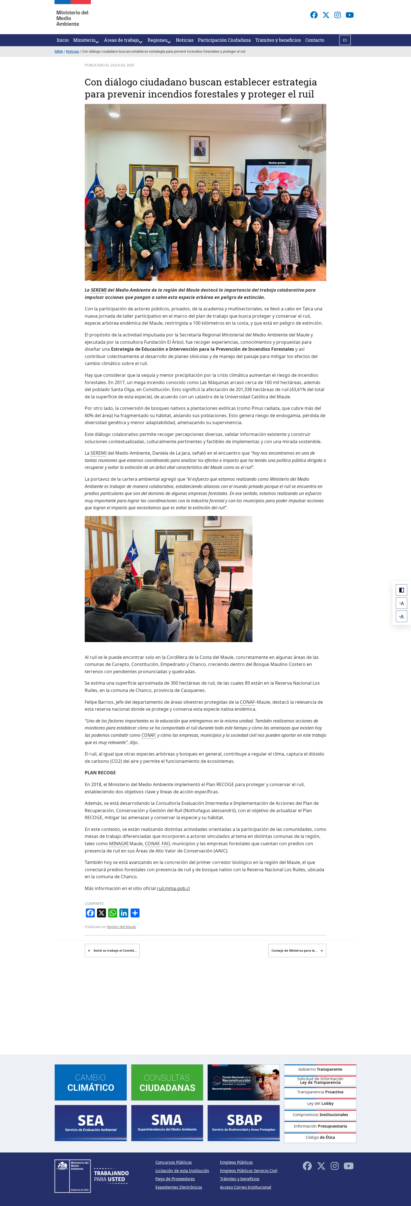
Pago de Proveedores (175, 1178)
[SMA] (167, 1122)
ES (345, 40)
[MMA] (73, 17)
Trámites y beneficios (239, 1178)
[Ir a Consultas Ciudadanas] (167, 1081)
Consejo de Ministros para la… (297, 950)
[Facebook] (314, 15)
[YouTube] (350, 15)
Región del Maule (121, 926)
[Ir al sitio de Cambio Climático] (91, 1081)
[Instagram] (337, 15)
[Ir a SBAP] (243, 1122)
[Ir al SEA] (91, 1122)
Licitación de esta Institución (182, 1170)
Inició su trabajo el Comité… (112, 950)
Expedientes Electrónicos (178, 1187)
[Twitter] (326, 15)
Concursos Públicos (173, 1162)
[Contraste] (401, 590)
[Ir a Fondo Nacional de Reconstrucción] (243, 1081)
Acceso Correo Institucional (245, 1187)
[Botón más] (401, 616)
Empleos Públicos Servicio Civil (248, 1170)
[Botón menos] (401, 603)
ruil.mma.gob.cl (173, 888)
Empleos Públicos (236, 1162)
